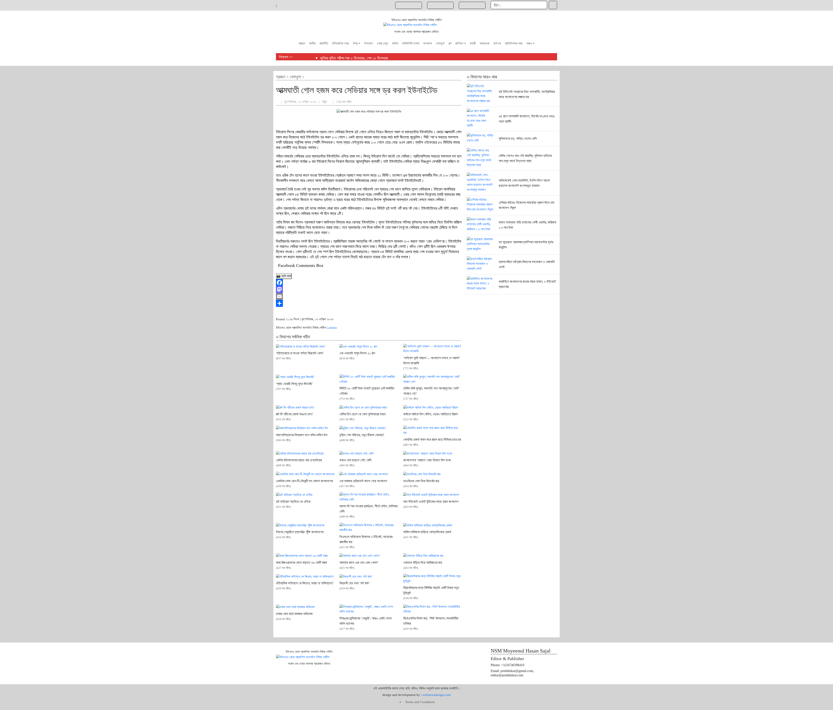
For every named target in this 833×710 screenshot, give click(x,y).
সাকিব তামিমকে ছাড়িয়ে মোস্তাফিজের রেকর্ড (427, 532)
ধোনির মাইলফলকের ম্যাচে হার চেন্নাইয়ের (299, 460)
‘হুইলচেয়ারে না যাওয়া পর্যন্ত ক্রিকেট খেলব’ (300, 353)
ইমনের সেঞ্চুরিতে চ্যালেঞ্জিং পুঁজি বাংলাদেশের (299, 532)
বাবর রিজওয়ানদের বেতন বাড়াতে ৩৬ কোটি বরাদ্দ (301, 562)
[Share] (369, 303)
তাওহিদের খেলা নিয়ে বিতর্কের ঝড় (421, 481)
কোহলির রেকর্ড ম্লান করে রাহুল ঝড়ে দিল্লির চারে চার (432, 439)
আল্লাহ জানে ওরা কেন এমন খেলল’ (358, 562)
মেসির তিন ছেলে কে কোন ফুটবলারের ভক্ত (362, 414)
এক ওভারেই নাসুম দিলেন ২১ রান (357, 353)
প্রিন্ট (325, 102)
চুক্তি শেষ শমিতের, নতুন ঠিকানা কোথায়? (361, 435)
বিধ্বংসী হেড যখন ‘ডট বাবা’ (354, 583)
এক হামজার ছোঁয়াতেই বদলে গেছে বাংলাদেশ (363, 481)
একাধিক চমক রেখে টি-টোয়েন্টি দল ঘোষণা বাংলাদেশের (304, 481)
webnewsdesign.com (437, 695)
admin (332, 327)
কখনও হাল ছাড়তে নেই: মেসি (355, 460)
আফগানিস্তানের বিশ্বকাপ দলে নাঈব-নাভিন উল (301, 435)
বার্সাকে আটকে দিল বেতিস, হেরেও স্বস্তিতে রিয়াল (430, 414)
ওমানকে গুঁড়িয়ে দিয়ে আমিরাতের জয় (422, 562)
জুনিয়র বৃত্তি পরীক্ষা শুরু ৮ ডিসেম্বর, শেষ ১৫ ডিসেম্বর (354, 58)
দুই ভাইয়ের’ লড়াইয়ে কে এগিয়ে (293, 501)
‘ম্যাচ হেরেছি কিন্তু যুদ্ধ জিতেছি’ (294, 384)
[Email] (369, 296)
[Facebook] (369, 282)
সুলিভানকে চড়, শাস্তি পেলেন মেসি (518, 138)
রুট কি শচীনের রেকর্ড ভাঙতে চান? (294, 414)
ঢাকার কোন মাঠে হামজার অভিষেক (294, 614)
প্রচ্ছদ (280, 76)
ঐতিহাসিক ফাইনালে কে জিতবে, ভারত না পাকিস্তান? (304, 583)
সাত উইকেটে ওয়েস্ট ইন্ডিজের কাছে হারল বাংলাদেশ (430, 501)
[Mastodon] (369, 289)
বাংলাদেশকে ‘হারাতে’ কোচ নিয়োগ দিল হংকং (427, 460)
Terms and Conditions (420, 702)
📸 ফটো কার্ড (283, 276)
